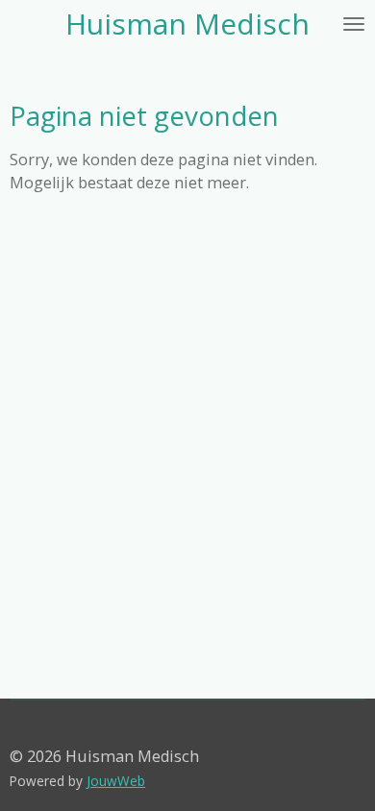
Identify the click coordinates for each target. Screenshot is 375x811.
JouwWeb (116, 781)
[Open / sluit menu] (354, 24)
